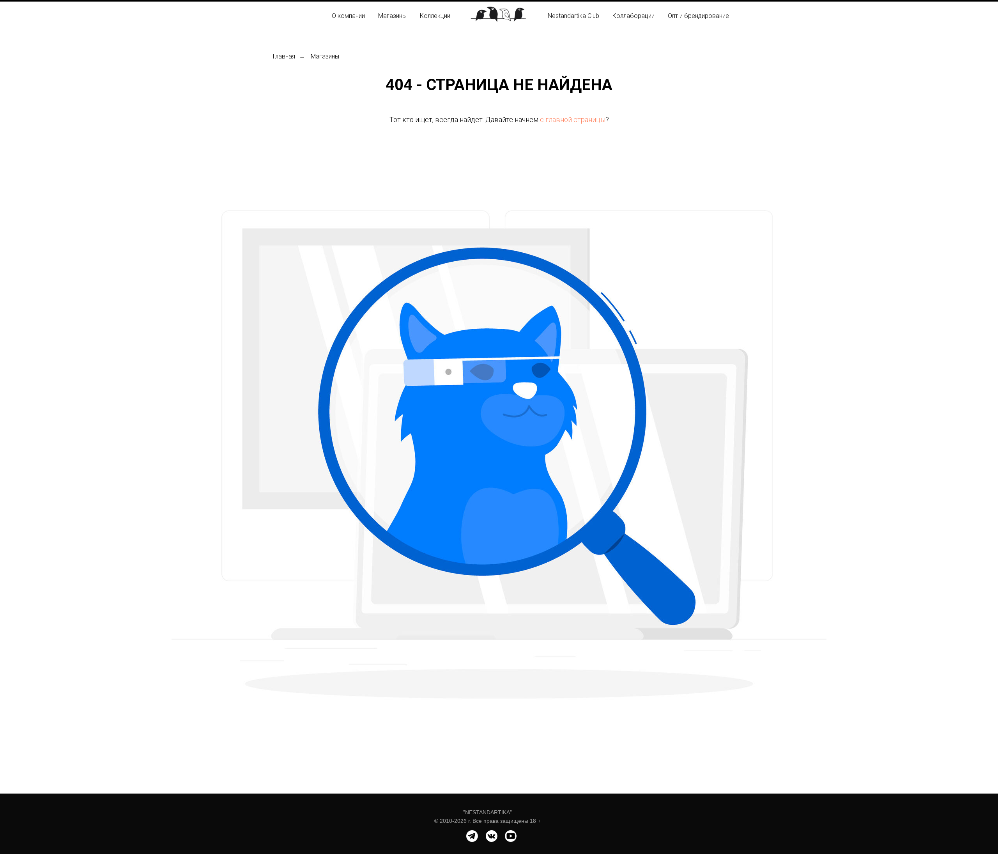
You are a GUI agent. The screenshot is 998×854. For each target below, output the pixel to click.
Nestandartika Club (573, 15)
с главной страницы (572, 119)
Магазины (392, 15)
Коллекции (435, 15)
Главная (284, 56)
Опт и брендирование (698, 15)
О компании (348, 15)
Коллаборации (633, 15)
